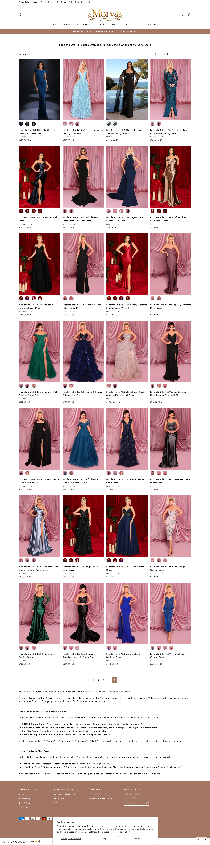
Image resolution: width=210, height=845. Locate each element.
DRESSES (126, 25)
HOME (55, 25)
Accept (103, 838)
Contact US (85, 2)
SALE (78, 25)
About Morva (24, 794)
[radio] (21, 123)
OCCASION (102, 25)
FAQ (70, 2)
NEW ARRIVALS (66, 25)
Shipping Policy (39, 2)
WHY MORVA (152, 25)
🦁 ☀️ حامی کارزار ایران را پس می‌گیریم (21, 841)
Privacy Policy (123, 831)
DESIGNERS (87, 25)
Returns (51, 2)
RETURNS (138, 25)
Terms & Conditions (27, 803)
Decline (136, 838)
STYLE (114, 25)
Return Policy (59, 798)
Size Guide (61, 2)
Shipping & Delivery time (64, 794)
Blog (77, 2)
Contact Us (23, 807)
